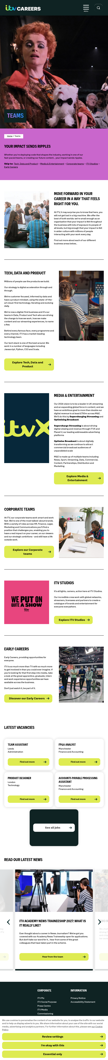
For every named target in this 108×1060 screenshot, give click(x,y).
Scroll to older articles (99, 922)
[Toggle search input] (98, 8)
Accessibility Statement (83, 1002)
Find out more (27, 762)
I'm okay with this (52, 1045)
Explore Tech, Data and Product (27, 364)
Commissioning (45, 1014)
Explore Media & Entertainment (77, 478)
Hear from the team (52, 957)
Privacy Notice (78, 998)
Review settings (52, 1036)
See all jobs (52, 827)
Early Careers (11, 167)
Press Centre (44, 1006)
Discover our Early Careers (27, 698)
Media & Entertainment (52, 164)
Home (9, 136)
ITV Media (42, 1010)
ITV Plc (40, 998)
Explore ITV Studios (72, 620)
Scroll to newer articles (9, 922)
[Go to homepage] (23, 8)
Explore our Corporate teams (28, 552)
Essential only (52, 1054)
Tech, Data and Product (26, 164)
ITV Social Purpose (47, 1002)
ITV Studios (92, 164)
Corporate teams (75, 164)
